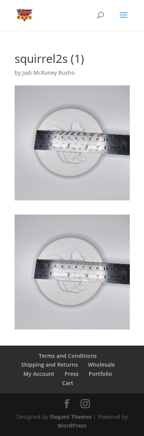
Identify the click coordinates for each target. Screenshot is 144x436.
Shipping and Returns (49, 364)
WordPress (72, 425)
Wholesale (101, 364)
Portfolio (100, 373)
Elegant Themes (71, 416)
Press (72, 373)
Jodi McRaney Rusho (48, 72)
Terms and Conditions (68, 355)
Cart (67, 383)
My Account (39, 373)
